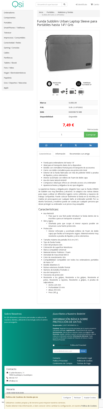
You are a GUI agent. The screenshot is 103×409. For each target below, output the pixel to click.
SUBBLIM (73, 103)
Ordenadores (9, 12)
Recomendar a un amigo (80, 154)
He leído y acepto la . (70, 345)
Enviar (83, 351)
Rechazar (77, 398)
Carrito (96, 4)
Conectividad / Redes (12, 42)
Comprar (91, 134)
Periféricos (8, 58)
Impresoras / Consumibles (14, 37)
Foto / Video (9, 68)
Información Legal (84, 358)
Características (45, 154)
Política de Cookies (89, 406)
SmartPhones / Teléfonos (14, 27)
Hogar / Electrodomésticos (15, 73)
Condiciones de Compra (62, 363)
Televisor (7, 32)
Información (60, 154)
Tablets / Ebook (10, 63)
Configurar (67, 398)
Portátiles (8, 22)
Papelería (7, 78)
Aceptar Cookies (90, 398)
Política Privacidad (60, 360)
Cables (6, 53)
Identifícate (82, 4)
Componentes (9, 17)
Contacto (56, 358)
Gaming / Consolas (11, 48)
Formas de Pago (84, 363)
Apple (6, 88)
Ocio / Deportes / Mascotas (15, 83)
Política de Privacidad (59, 340)
